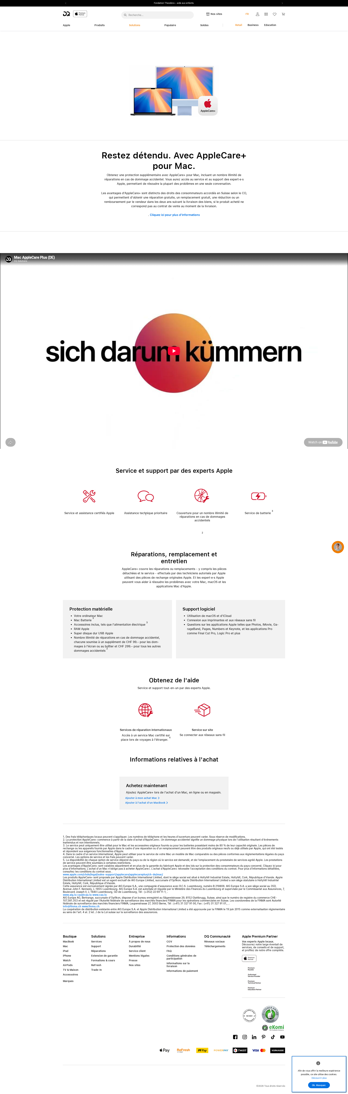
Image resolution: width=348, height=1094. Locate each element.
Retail (238, 25)
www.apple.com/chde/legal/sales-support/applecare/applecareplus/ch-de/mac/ (113, 874)
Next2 (281, 3)
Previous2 (67, 3)
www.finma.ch (91, 906)
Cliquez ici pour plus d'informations (175, 215)
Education (270, 25)
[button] (257, 14)
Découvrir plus (319, 1078)
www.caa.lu (99, 894)
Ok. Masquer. (319, 1085)
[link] (283, 15)
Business (253, 25)
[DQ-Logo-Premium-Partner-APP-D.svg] (75, 13)
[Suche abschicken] (125, 15)
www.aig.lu (70, 894)
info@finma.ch (72, 906)
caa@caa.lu (84, 894)
